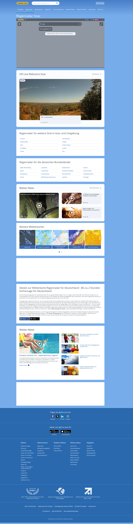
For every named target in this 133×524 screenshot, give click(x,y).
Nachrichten (73, 446)
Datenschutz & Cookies (45, 506)
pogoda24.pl (24, 477)
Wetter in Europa (74, 457)
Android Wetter (58, 450)
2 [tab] (61, 252)
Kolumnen (23, 448)
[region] (60, 43)
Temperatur (40, 450)
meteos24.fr (24, 473)
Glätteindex (90, 448)
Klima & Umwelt (91, 455)
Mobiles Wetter (60, 442)
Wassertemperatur (42, 455)
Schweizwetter (74, 450)
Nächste (99, 238)
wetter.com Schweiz (26, 455)
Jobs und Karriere (30, 506)
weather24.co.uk (25, 480)
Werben (23, 460)
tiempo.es (23, 470)
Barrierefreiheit (57, 511)
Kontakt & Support (81, 506)
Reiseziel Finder (91, 450)
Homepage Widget (26, 462)
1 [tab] (59, 252)
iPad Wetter (57, 448)
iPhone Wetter (57, 446)
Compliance (46, 511)
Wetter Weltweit (74, 460)
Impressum (92, 506)
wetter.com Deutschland (27, 453)
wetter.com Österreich (27, 457)
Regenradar (40, 446)
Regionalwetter (74, 455)
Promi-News (73, 464)
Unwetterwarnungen (26, 450)
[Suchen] (56, 3)
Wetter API (23, 464)
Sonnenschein (41, 453)
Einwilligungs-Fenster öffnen (64, 506)
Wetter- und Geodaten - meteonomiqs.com (27, 467)
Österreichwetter (74, 453)
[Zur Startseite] (22, 3)
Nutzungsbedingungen (71, 511)
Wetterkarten (23, 12)
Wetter (23, 442)
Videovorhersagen (25, 446)
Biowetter (89, 446)
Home (17, 12)
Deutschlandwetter (75, 448)
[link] (20, 9)
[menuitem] (20, 9)
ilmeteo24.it (24, 475)
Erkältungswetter (91, 453)
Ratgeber (90, 442)
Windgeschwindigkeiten (43, 448)
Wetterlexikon (74, 462)
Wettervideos (75, 442)
